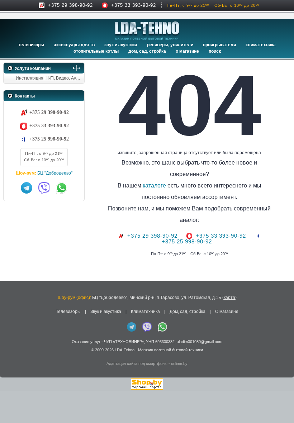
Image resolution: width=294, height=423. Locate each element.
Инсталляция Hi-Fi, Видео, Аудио (50, 78)
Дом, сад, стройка (147, 51)
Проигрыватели (219, 44)
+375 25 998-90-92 (49, 139)
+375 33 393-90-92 (133, 5)
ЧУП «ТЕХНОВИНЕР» (124, 341)
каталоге (154, 185)
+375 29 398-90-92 (70, 5)
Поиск (215, 51)
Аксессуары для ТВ (74, 44)
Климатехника (261, 44)
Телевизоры (31, 44)
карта (229, 297)
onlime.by (179, 363)
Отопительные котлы (96, 51)
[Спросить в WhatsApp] (61, 188)
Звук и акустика (120, 44)
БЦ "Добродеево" (54, 173)
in (10, 355)
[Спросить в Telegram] (26, 188)
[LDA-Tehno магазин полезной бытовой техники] (147, 31)
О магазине (226, 311)
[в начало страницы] (279, 401)
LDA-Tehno (124, 350)
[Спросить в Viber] (44, 188)
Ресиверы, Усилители (170, 44)
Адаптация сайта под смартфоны (136, 363)
